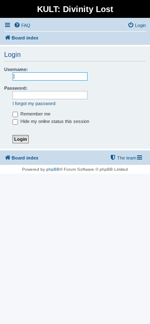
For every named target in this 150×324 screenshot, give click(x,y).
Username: (16, 69)
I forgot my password (33, 103)
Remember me (34, 113)
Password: (16, 88)
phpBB (53, 169)
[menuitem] (22, 25)
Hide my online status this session (54, 121)
